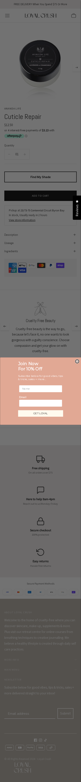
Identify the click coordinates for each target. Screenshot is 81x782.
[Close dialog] (77, 361)
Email (22, 397)
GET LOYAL (40, 413)
